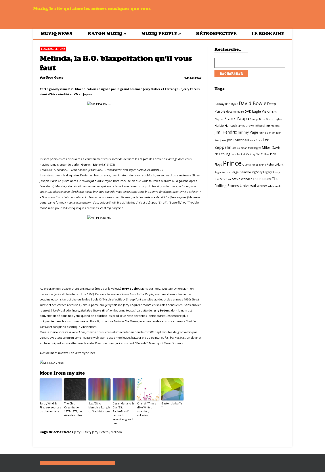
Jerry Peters (100, 432)
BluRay (219, 104)
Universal (248, 185)
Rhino (262, 164)
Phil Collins (262, 154)
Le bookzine (268, 33)
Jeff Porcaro (273, 125)
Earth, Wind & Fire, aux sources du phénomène (50, 407)
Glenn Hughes (274, 119)
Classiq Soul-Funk (53, 49)
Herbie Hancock (225, 125)
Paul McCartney (246, 154)
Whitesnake (275, 186)
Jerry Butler (82, 432)
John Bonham (267, 132)
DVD (248, 111)
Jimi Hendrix (225, 132)
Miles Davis (271, 147)
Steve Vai (225, 179)
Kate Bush (256, 140)
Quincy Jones (250, 164)
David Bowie (252, 103)
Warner (262, 186)
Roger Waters (222, 172)
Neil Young (222, 154)
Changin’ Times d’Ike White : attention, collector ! (146, 409)
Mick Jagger (254, 147)
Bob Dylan (231, 104)
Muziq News (56, 33)
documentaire (235, 111)
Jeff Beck (260, 126)
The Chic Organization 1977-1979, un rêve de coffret (73, 409)
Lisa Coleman (239, 147)
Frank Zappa (236, 118)
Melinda (116, 432)
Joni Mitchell (238, 139)
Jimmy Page (248, 132)
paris (233, 154)
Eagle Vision (261, 111)
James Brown (246, 126)
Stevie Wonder (242, 179)
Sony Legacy (264, 172)
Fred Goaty (54, 77)
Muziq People (161, 33)
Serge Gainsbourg (243, 172)
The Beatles (261, 178)
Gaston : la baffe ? (171, 405)
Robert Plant (275, 164)
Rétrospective (216, 33)
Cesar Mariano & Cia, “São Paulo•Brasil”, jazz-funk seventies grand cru (123, 413)
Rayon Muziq (107, 33)
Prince (232, 163)
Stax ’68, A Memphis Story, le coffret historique (99, 407)
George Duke (257, 119)
